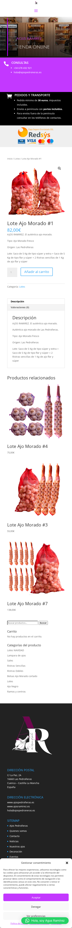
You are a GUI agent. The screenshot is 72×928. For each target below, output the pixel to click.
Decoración (16, 851)
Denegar (36, 906)
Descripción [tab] (17, 301)
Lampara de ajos (16, 655)
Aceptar (36, 897)
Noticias (14, 841)
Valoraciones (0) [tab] (20, 307)
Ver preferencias (36, 916)
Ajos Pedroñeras (19, 825)
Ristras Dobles (15, 670)
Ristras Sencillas (16, 665)
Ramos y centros (16, 691)
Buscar (43, 622)
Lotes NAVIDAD (15, 650)
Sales (10, 660)
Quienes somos (18, 830)
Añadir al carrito (36, 271)
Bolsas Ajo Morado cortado (22, 676)
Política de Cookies (19, 923)
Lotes (17, 158)
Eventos (14, 856)
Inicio (10, 158)
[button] (67, 863)
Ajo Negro (12, 686)
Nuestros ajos (17, 846)
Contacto (14, 836)
